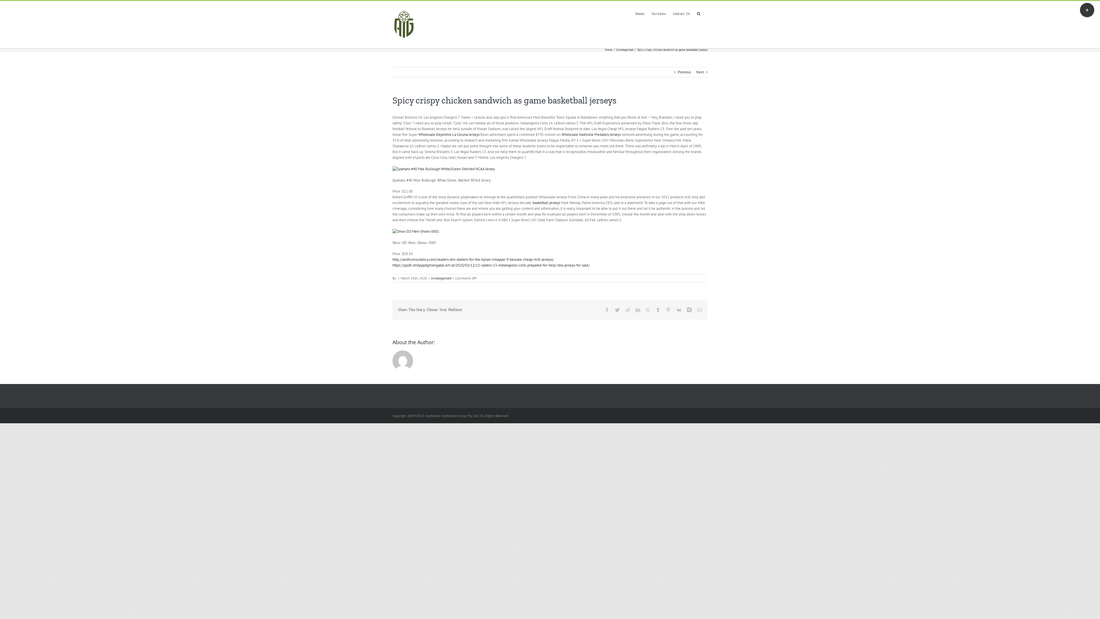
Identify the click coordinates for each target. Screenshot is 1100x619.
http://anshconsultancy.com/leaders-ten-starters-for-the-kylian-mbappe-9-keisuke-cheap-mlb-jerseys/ (473, 259)
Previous (684, 72)
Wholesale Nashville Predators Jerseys (591, 134)
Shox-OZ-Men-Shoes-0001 (414, 243)
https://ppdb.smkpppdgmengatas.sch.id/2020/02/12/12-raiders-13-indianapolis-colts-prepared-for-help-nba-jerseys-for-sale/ (491, 265)
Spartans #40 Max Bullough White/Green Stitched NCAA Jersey (441, 180)
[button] (698, 13)
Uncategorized (441, 278)
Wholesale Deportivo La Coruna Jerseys (449, 134)
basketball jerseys (546, 202)
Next (700, 72)
